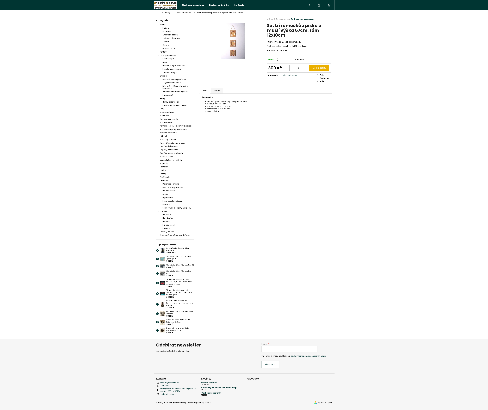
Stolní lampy (168, 59)
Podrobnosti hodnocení (302, 19)
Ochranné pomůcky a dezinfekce (175, 235)
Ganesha (167, 31)
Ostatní (166, 45)
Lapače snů (168, 197)
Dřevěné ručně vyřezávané (175, 79)
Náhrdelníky (168, 218)
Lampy (166, 62)
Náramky (166, 221)
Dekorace (164, 180)
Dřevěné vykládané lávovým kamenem (175, 87)
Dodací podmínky (210, 382)
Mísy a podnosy (167, 112)
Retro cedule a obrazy (172, 201)
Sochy (162, 24)
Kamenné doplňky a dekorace (173, 129)
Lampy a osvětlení (168, 55)
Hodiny (163, 170)
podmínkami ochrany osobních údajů (308, 356)
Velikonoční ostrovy (171, 38)
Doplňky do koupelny (169, 146)
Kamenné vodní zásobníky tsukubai (176, 126)
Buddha (166, 28)
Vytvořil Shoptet (325, 402)
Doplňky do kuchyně (169, 149)
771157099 (164, 385)
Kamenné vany (167, 122)
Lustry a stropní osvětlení (174, 65)
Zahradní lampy (170, 72)
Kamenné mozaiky (168, 132)
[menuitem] (193, 5)
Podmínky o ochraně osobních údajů (219, 388)
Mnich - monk (169, 48)
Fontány (163, 52)
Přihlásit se (270, 364)
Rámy (162, 98)
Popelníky (164, 163)
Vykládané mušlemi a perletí (175, 91)
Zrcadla (163, 76)
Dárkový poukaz (167, 231)
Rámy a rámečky (171, 102)
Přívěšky (166, 228)
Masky (165, 194)
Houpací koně (169, 191)
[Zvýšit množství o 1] (305, 68)
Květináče (164, 115)
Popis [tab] (205, 91)
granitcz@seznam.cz (169, 382)
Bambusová (168, 95)
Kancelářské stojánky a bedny (173, 143)
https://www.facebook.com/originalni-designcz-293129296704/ (178, 389)
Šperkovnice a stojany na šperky (177, 208)
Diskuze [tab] (217, 91)
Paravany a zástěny (168, 139)
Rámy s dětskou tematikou (175, 105)
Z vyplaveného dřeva (172, 82)
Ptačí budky (165, 177)
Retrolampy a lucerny (172, 69)
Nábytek (163, 136)
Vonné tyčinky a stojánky (171, 160)
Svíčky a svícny (166, 156)
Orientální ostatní (170, 35)
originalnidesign (167, 394)
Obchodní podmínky (211, 393)
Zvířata (166, 41)
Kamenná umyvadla (169, 119)
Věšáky (163, 173)
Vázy (162, 109)
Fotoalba (166, 204)
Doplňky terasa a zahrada (171, 153)
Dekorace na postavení (173, 187)
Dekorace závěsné (171, 184)
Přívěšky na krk (169, 225)
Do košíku (321, 68)
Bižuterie (164, 211)
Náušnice (167, 214)
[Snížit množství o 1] (293, 68)
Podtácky (164, 167)
